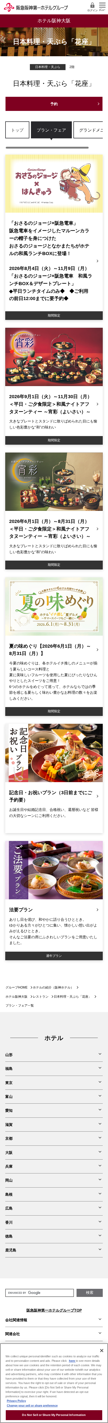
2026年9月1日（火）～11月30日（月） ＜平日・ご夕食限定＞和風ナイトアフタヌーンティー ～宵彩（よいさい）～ (50, 404)
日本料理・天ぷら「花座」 (72, 996)
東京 (9, 1083)
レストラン (40, 996)
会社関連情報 (16, 1320)
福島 (9, 1068)
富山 (9, 1096)
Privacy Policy (16, 1400)
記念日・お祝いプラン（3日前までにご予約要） (50, 796)
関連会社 (12, 1334)
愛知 (9, 1110)
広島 (9, 1208)
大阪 (9, 1152)
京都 (9, 1138)
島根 (9, 1194)
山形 (9, 1055)
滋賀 (9, 1124)
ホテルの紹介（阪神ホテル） (53, 987)
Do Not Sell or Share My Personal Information (54, 1414)
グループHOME (17, 987)
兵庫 (9, 1166)
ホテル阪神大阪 (17, 996)
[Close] (101, 1350)
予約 (54, 104)
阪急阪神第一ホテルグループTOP (54, 1310)
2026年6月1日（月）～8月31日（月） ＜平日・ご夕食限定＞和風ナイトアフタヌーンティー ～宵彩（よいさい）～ (50, 529)
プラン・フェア (51, 130)
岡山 (9, 1180)
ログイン (92, 10)
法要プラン (21, 909)
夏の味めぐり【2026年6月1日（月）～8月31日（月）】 (50, 649)
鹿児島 (10, 1250)
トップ (17, 130)
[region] (54, 135)
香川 (9, 1222)
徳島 (9, 1236)
